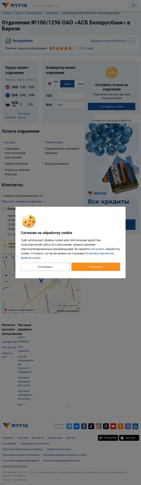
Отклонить (45, 267)
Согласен (95, 267)
